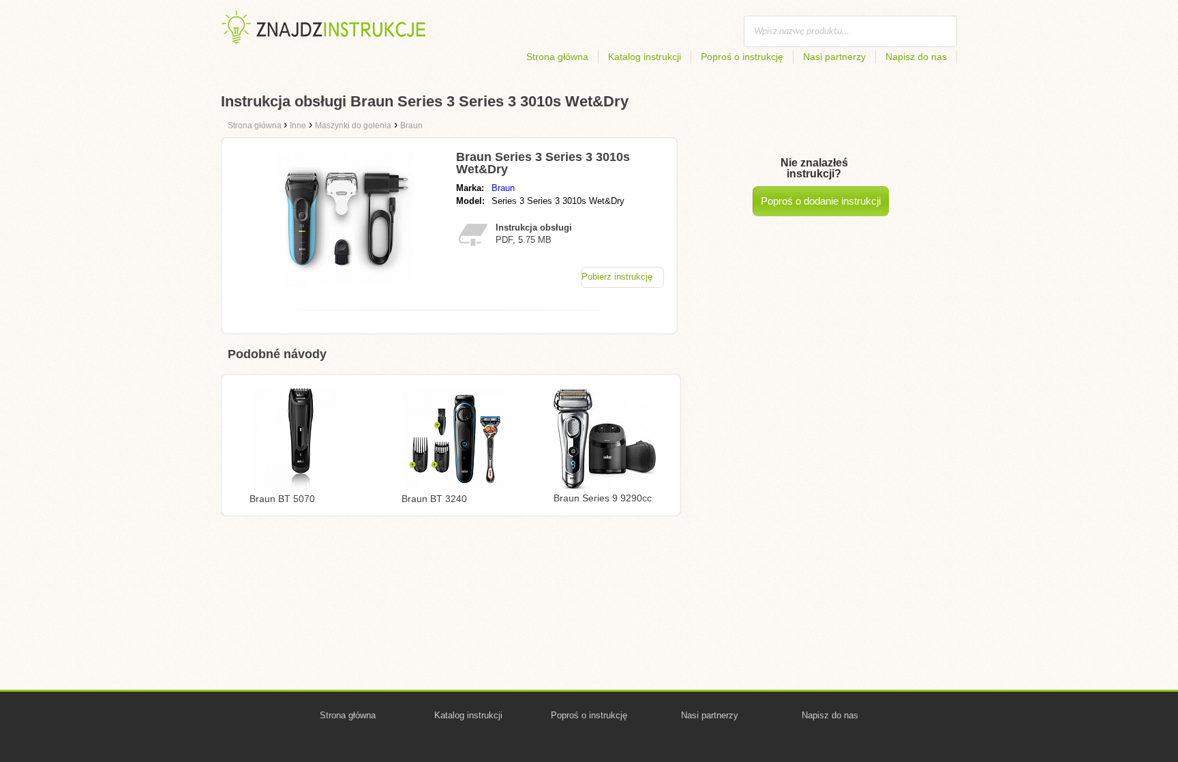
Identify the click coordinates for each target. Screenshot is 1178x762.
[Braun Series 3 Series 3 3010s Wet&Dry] (345, 283)
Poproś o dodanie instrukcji (821, 201)
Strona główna (557, 56)
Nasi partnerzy (834, 56)
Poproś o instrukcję (742, 56)
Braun (503, 188)
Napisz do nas (916, 56)
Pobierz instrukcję (617, 277)
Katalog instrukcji (644, 56)
